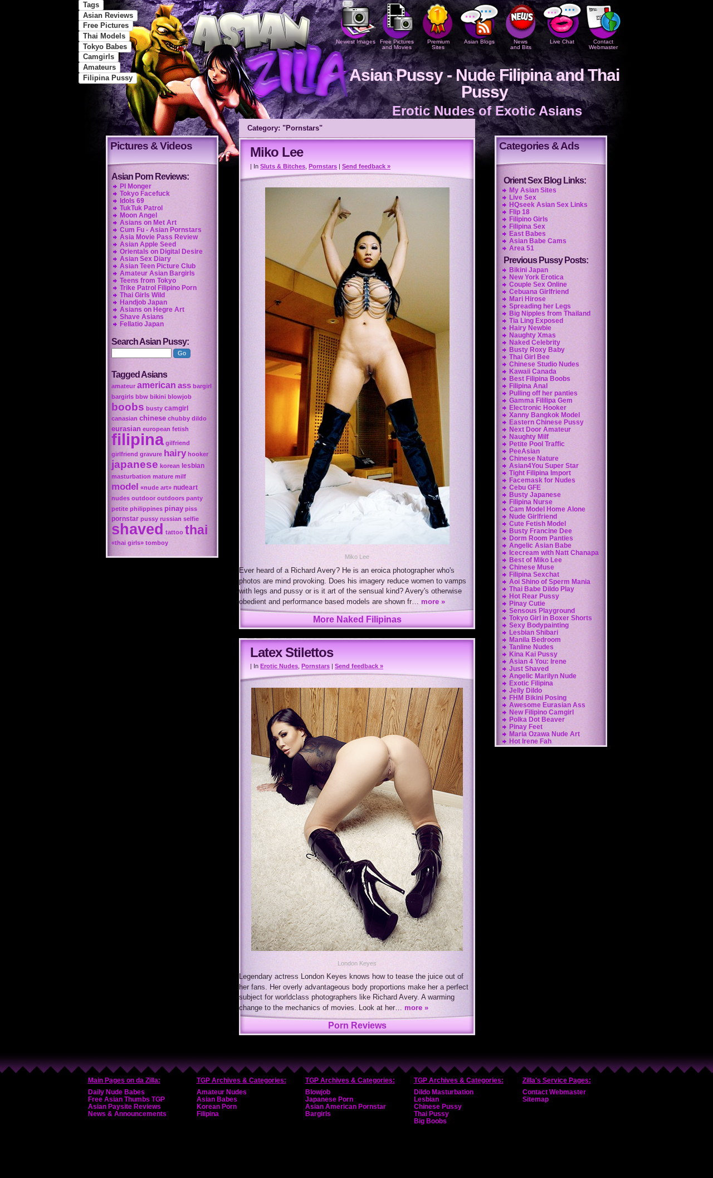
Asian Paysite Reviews (124, 1107)
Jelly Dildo (525, 690)
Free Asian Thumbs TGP (126, 1099)
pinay (173, 508)
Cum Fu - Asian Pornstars (161, 230)
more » (433, 601)
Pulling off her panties (543, 393)
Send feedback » (366, 166)
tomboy (156, 542)
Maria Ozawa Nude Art (544, 734)
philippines (146, 508)
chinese (152, 418)
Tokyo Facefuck (145, 193)
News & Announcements (127, 1114)
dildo (199, 418)
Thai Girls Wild (142, 295)
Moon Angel (138, 215)
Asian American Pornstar (345, 1107)
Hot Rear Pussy (534, 596)
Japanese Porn (329, 1099)
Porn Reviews (357, 1025)
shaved (137, 529)
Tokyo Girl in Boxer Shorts (550, 618)
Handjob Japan (143, 302)
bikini (158, 396)
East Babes (527, 234)
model (125, 486)
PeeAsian (524, 451)
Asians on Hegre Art (152, 309)
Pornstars (323, 166)
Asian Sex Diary (145, 259)
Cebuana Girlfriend (539, 292)
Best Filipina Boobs (539, 379)
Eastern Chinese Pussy (546, 422)
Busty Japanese (535, 495)
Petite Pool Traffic (537, 444)
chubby (179, 418)
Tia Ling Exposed (536, 321)
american (156, 385)
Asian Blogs (479, 41)
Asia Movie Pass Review (159, 237)
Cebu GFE (525, 487)
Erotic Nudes (279, 666)
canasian (124, 418)
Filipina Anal (528, 386)
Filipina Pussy (108, 78)
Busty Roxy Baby (537, 350)
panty (194, 498)
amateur (123, 386)
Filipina (208, 1114)
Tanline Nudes (531, 647)
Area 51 (521, 248)
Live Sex (522, 197)
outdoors (170, 498)
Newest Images (355, 41)
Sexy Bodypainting (539, 625)
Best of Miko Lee (535, 560)
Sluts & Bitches (282, 166)
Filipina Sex (527, 226)
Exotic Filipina (531, 683)
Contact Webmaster (603, 44)
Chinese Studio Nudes (544, 364)
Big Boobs (430, 1121)
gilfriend (177, 443)
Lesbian (426, 1099)
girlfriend (124, 454)
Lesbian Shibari (533, 632)
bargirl (202, 386)
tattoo (174, 532)
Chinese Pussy (438, 1107)
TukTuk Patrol (141, 208)
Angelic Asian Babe (540, 545)
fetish (180, 429)
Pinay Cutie (527, 603)
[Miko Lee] (357, 546)
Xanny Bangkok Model (544, 415)
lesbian (193, 466)
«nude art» (156, 487)
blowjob (180, 396)
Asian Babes (217, 1099)
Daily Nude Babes (116, 1092)
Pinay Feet (526, 727)
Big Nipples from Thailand (549, 313)
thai (196, 530)
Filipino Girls (528, 219)
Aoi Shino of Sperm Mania (549, 582)
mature (163, 476)
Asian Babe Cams (538, 241)
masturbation (131, 476)
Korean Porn (217, 1107)
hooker (198, 454)
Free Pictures (106, 25)
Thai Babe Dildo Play (541, 589)
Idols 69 (132, 201)
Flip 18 (519, 212)
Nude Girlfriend (533, 516)
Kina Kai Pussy (533, 654)
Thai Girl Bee (529, 357)
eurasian (126, 428)
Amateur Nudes (222, 1092)
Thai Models (104, 36)
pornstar (125, 519)
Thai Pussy (431, 1114)
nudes (120, 498)
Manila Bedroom (535, 640)
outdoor (143, 498)
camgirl (176, 408)
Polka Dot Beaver (537, 719)
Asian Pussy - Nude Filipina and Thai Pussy (484, 83)
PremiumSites (438, 44)
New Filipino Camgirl (541, 712)
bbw (141, 396)
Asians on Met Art (148, 222)
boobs (127, 407)
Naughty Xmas (532, 335)
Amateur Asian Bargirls (157, 273)
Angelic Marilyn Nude (543, 676)
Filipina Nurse (531, 502)
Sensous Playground (542, 611)
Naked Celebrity (534, 342)
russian (171, 518)
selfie (191, 518)
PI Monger (136, 186)
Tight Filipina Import (540, 473)
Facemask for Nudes (542, 480)
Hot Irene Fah (530, 741)
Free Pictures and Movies (397, 44)
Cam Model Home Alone (547, 509)
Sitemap (535, 1099)
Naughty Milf (529, 437)
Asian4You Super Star (544, 466)
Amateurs (99, 67)
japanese (134, 464)
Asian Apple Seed (148, 244)
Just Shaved (529, 669)
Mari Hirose (527, 299)
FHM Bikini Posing (538, 698)
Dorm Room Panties (541, 538)
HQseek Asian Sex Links (548, 205)
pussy (149, 518)
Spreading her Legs (540, 306)
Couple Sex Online (538, 284)
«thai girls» (127, 542)
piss (191, 508)
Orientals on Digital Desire (161, 251)
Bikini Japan (528, 270)
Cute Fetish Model (537, 524)
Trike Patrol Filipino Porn (158, 288)
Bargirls (318, 1114)
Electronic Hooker (538, 408)
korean (170, 465)
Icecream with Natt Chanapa (554, 553)
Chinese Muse (531, 567)
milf (180, 476)
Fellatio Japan (142, 324)
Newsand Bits (520, 44)
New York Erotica (536, 277)
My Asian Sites (532, 190)
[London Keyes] (357, 952)
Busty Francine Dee (540, 531)
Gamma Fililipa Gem (541, 400)
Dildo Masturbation (443, 1092)
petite (119, 508)
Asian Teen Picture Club (158, 266)
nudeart (185, 487)
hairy (175, 452)
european (156, 429)
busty (154, 408)
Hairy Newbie (530, 328)
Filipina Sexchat (534, 574)
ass (184, 385)
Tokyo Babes (105, 46)
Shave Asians (142, 317)
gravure (151, 454)
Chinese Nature (534, 458)
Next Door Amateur (540, 429)
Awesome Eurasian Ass (547, 705)
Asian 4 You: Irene (538, 661)
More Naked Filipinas (357, 619)
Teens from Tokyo (148, 280)
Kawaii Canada (532, 371)
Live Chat (562, 41)
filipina (137, 439)
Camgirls (98, 56)
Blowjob (317, 1092)
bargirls (122, 396)
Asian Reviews (108, 15)
